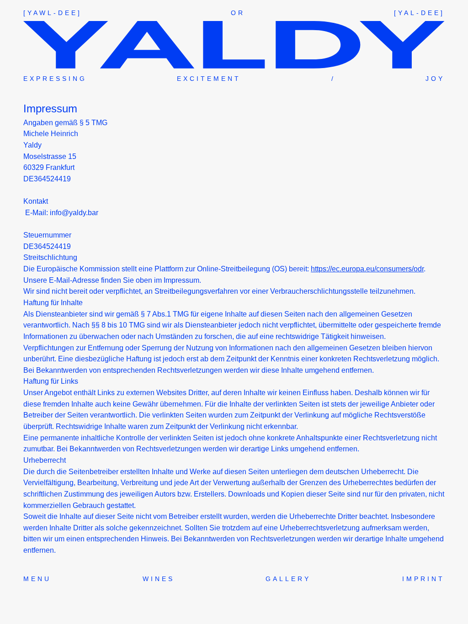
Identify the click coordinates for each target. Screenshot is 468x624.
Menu (37, 578)
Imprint (423, 578)
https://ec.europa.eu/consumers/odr (367, 269)
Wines (159, 578)
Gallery (288, 578)
